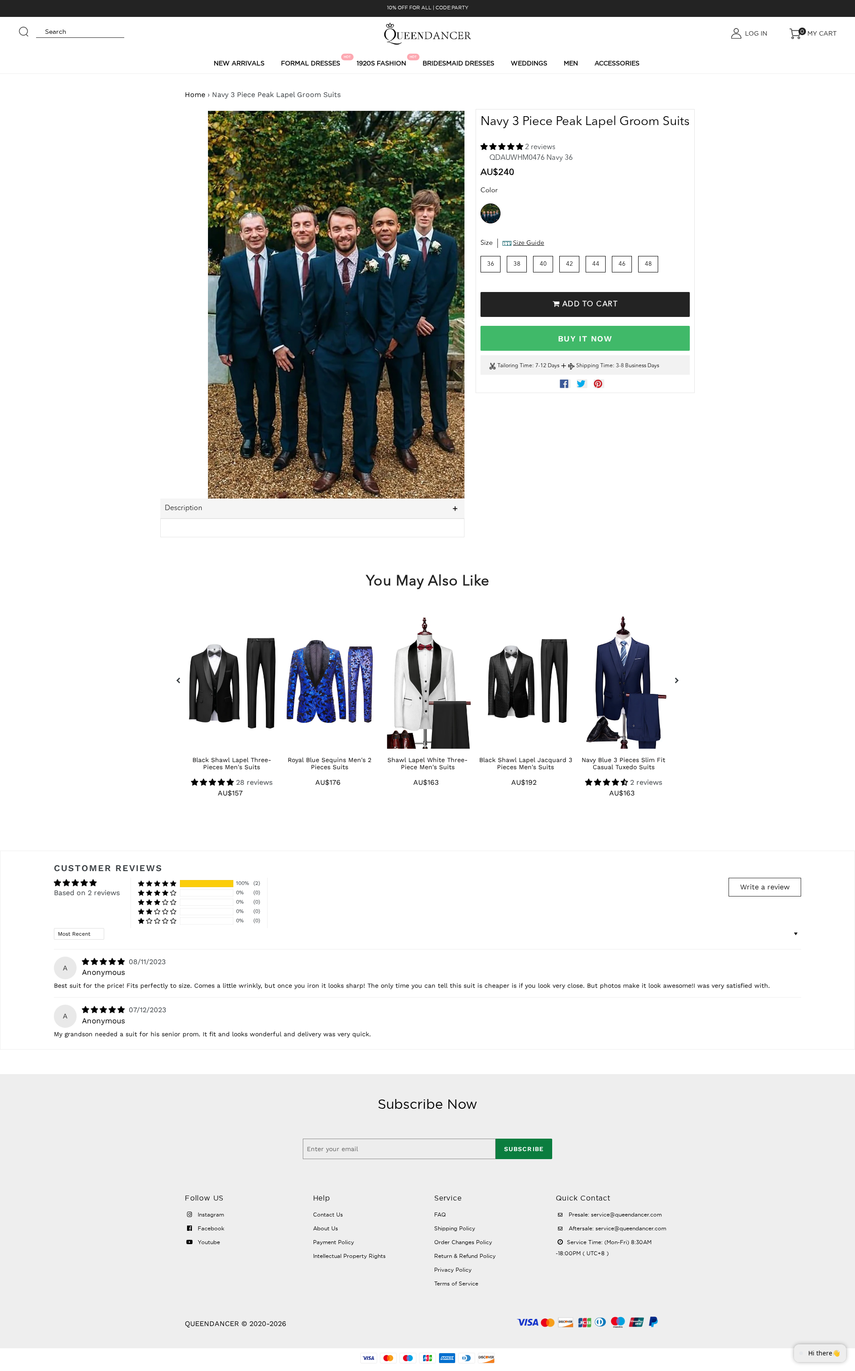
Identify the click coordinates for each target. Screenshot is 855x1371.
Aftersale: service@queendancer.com (616, 1228)
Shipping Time (594, 366)
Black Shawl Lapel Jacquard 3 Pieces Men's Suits (525, 763)
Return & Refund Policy (465, 1256)
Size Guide (528, 243)
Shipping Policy (454, 1228)
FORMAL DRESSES (312, 61)
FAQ (440, 1214)
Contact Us (328, 1214)
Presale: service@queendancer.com (614, 1214)
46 (622, 264)
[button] (502, 147)
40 (543, 264)
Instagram (210, 1214)
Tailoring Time (514, 366)
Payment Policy (333, 1242)
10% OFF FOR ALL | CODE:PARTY (427, 7)
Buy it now (585, 338)
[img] (104, 961)
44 (595, 264)
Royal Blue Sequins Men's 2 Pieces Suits (329, 763)
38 (517, 264)
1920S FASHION (383, 61)
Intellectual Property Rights (349, 1256)
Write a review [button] (765, 887)
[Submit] (24, 27)
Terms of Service (456, 1283)
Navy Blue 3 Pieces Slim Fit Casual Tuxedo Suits (623, 763)
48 (648, 264)
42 (569, 264)
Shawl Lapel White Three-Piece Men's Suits (427, 763)
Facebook (210, 1228)
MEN (571, 63)
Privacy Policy (453, 1270)
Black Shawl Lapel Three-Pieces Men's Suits (231, 763)
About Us (325, 1228)
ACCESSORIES (616, 63)
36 (490, 264)
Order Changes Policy (463, 1242)
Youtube (208, 1242)
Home (195, 94)
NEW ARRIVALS (239, 63)
